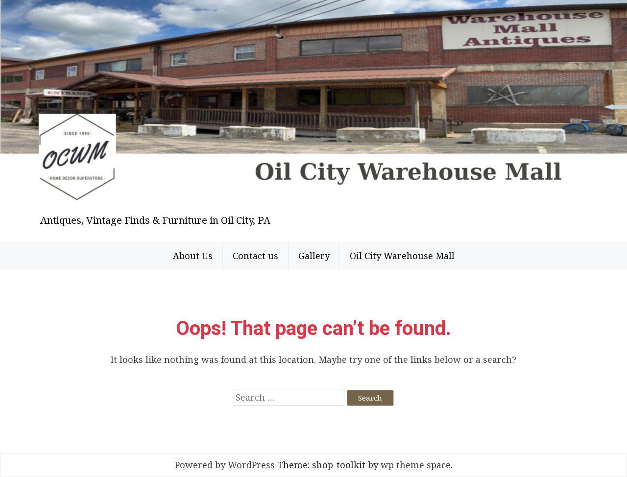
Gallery (314, 256)
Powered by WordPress (225, 465)
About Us (193, 256)
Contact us (255, 256)
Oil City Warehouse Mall (402, 256)
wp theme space (416, 465)
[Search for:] (289, 397)
